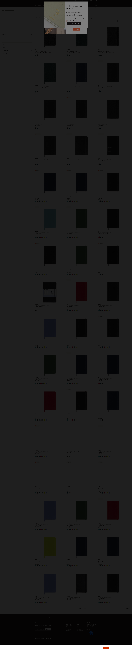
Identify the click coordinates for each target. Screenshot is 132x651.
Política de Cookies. (41, 649)
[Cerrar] (130, 648)
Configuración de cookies (97, 648)
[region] (66, 648)
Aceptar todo (106, 648)
